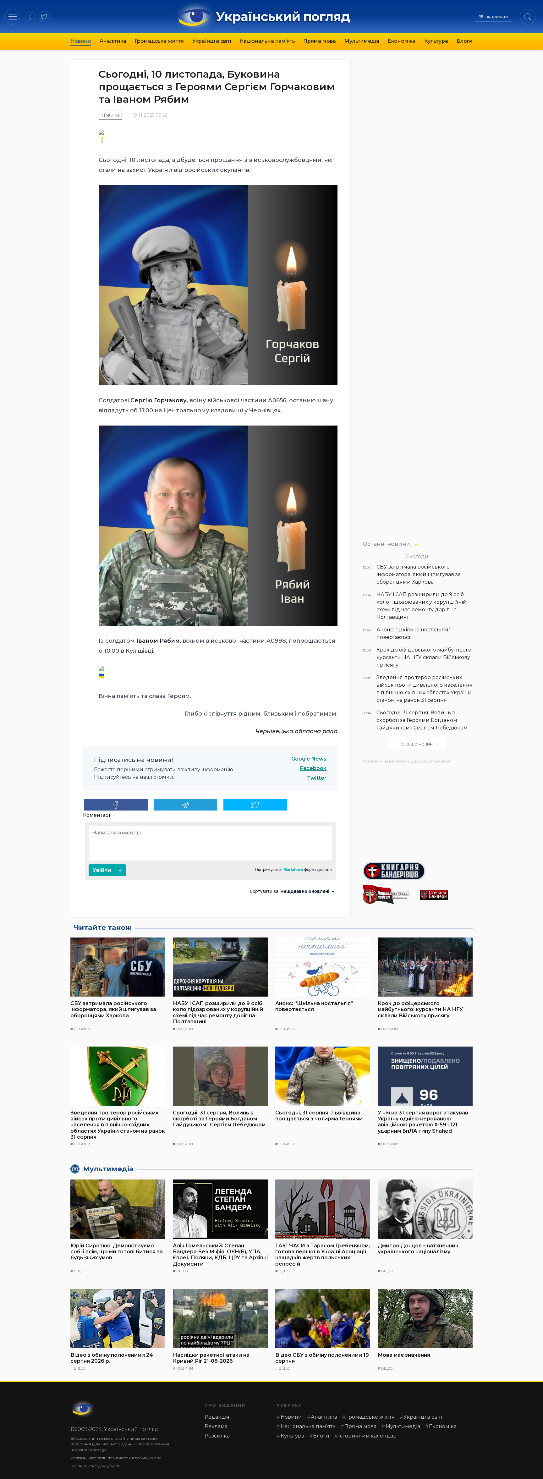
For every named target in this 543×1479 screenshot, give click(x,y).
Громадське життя (159, 41)
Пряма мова (319, 41)
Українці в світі (211, 41)
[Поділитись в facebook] (116, 805)
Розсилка (217, 1436)
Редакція (217, 1417)
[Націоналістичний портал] (389, 894)
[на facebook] (30, 16)
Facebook (313, 768)
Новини (80, 41)
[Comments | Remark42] (210, 860)
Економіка (402, 41)
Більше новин (417, 744)
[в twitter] (44, 16)
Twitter (316, 778)
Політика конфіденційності (95, 1466)
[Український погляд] (83, 1409)
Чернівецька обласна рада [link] (296, 731)
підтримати (496, 16)
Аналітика (113, 41)
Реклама (216, 1426)
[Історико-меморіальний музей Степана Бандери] (446, 895)
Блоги (465, 41)
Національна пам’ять (267, 41)
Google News (308, 759)
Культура (436, 41)
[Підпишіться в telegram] (185, 805)
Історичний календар (367, 1436)
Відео (79, 1271)
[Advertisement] (418, 810)
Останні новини (386, 544)
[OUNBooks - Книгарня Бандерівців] (418, 871)
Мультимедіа (361, 41)
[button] (12, 16)
